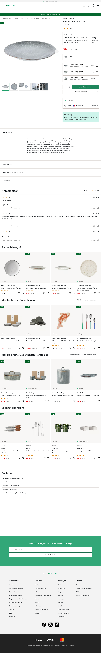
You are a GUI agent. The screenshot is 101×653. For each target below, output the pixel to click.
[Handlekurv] (93, 5)
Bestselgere (61, 599)
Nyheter (60, 595)
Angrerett (12, 616)
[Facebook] (44, 624)
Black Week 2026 (63, 609)
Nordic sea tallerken (43, 18)
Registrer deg (95, 41)
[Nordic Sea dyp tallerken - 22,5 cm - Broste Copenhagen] (66, 66)
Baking (37, 592)
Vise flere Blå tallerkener (11, 485)
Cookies (11, 609)
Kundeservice (13, 585)
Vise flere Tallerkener (10, 489)
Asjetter (33, 18)
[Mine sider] (84, 5)
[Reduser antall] (64, 87)
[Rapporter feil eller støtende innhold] (98, 208)
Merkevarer (61, 585)
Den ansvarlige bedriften (84, 588)
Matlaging (38, 585)
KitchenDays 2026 (63, 613)
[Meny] (98, 5)
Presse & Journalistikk (83, 595)
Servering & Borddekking (10, 18)
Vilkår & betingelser (15, 602)
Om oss (78, 585)
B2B (10, 613)
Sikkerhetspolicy (14, 606)
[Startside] (8, 5)
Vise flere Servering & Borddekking (14, 493)
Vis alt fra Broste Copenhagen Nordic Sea (83, 354)
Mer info (95, 105)
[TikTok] (57, 624)
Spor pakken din (14, 592)
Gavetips (60, 606)
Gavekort (37, 613)
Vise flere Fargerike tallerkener (13, 482)
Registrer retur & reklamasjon (18, 599)
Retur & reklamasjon (15, 595)
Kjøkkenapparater (40, 588)
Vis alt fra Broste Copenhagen (86, 300)
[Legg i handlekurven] (23, 293)
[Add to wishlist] (19, 293)
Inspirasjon (61, 588)
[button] (68, 28)
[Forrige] (4, 51)
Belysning (38, 606)
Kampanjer (61, 592)
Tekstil (37, 602)
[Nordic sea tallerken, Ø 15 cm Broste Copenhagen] (30, 51)
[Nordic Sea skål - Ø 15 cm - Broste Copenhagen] (66, 72)
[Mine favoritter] (88, 5)
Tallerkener (24, 18)
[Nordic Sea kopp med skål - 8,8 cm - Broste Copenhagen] (66, 79)
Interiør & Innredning (41, 609)
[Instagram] (50, 624)
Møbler (37, 599)
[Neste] (57, 51)
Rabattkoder (61, 616)
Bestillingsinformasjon (16, 588)
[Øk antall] (69, 87)
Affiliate (78, 592)
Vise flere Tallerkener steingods (13, 478)
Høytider (60, 602)
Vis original (17, 208)
